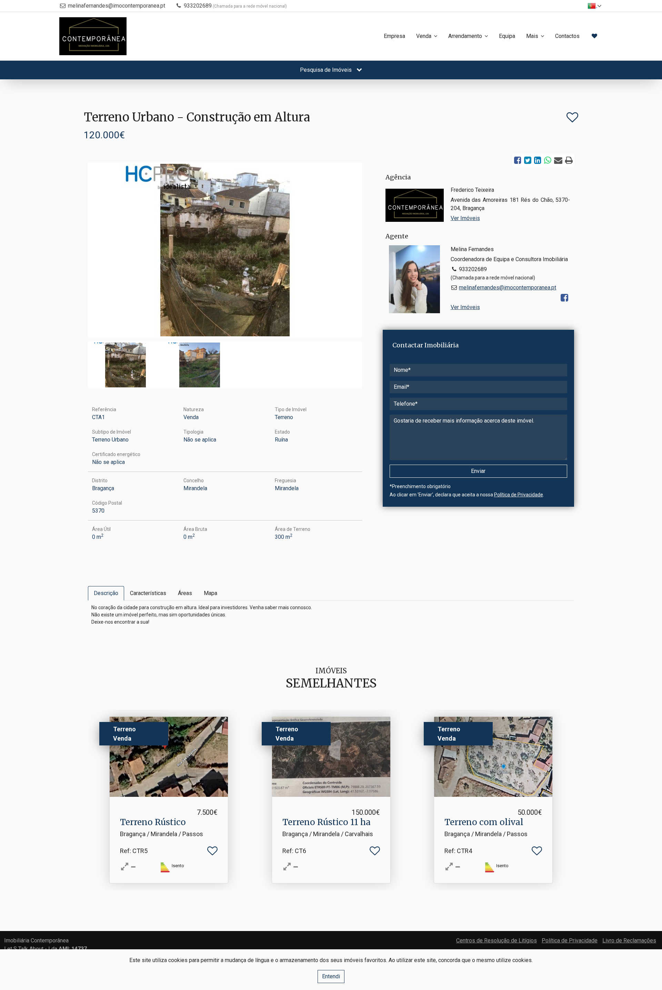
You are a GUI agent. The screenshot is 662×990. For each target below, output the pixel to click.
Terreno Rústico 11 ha (326, 822)
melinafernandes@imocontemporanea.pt (116, 5)
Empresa (394, 36)
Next (371, 251)
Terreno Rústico (153, 822)
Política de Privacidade (518, 494)
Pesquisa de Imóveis (326, 70)
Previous (79, 251)
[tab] (106, 593)
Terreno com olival (483, 822)
